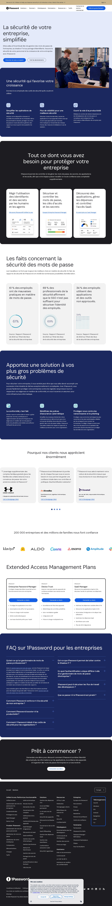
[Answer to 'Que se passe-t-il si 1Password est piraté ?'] (105, 695)
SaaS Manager (10, 818)
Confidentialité (61, 822)
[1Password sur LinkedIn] (96, 889)
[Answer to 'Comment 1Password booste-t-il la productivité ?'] (53, 711)
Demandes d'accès (29, 807)
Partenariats (77, 828)
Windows (96, 806)
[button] (100, 790)
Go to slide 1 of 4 (51, 509)
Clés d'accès (27, 867)
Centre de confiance (79, 820)
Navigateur (96, 816)
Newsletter (76, 813)
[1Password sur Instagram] (100, 889)
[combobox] (100, 790)
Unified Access (10, 800)
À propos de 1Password (80, 800)
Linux (95, 819)
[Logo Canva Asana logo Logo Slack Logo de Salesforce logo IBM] (56, 549)
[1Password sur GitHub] (92, 889)
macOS (95, 803)
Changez (9, 852)
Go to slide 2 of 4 (54, 509)
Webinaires (60, 804)
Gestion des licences (29, 844)
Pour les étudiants (79, 847)
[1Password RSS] (104, 889)
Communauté (61, 856)
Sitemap (8, 894)
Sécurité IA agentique (46, 851)
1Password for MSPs (79, 831)
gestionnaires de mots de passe (21, 668)
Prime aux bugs (61, 844)
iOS (94, 809)
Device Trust (10, 821)
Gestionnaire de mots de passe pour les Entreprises (14, 806)
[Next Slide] (107, 485)
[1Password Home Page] (12, 8)
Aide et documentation (64, 852)
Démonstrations (11, 848)
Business (15, 790)
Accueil (8, 790)
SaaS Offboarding (45, 831)
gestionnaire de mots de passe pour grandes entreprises (27, 692)
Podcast (76, 810)
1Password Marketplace (80, 840)
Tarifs (8, 855)
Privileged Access (11, 815)
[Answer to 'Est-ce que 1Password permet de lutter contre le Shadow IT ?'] (105, 660)
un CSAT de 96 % (62, 859)
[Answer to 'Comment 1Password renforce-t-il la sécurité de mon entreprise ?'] (53, 701)
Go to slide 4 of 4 (59, 509)
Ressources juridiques (80, 817)
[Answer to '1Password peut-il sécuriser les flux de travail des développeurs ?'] (105, 684)
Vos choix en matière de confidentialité (19, 891)
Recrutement (77, 804)
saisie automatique (29, 800)
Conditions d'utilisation (13, 888)
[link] (96, 8)
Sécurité (59, 819)
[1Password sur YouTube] (88, 889)
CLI (94, 822)
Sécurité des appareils (47, 817)
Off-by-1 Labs (61, 800)
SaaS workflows (28, 835)
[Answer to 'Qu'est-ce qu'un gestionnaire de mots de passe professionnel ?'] (53, 660)
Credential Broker (11, 811)
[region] (30, 682)
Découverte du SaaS (29, 832)
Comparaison (10, 845)
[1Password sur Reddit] (84, 889)
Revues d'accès (28, 804)
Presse (75, 807)
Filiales (75, 843)
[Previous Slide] (6, 485)
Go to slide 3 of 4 (57, 509)
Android (95, 813)
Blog (58, 816)
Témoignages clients (63, 807)
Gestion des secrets (29, 853)
